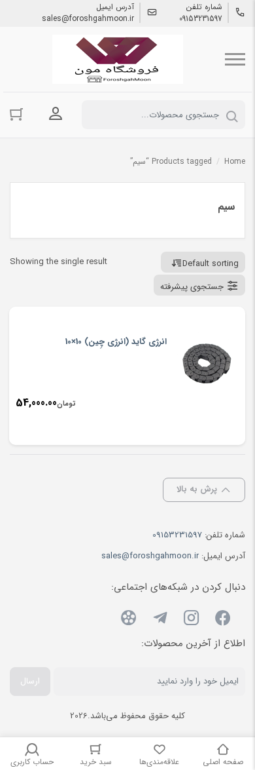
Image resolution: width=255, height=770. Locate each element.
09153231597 (200, 19)
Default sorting (210, 264)
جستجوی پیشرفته (192, 287)
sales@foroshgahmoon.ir (88, 19)
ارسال (30, 681)
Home (234, 161)
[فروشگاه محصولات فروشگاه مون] (117, 59)
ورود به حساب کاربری (55, 113)
